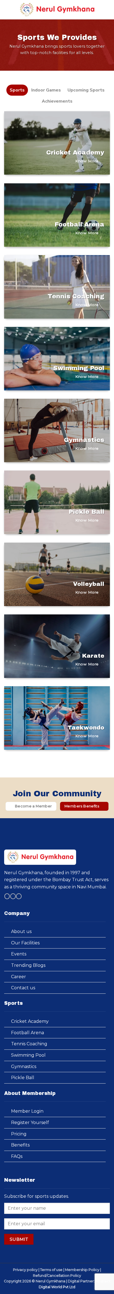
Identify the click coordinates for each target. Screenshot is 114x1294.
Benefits (20, 1145)
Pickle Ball (22, 1077)
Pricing (19, 1134)
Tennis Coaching (29, 1043)
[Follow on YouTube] (18, 896)
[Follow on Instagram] (12, 896)
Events (18, 954)
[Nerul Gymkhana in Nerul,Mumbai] (57, 10)
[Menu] (7, 9)
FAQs (16, 1156)
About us (21, 931)
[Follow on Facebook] (7, 896)
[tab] (17, 90)
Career (18, 976)
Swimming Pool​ (28, 1055)
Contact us (23, 987)
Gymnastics (23, 1066)
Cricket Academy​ (30, 1021)
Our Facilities (25, 942)
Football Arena (27, 1032)
